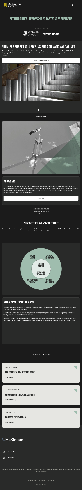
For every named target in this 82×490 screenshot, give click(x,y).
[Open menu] (77, 5)
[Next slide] (47, 110)
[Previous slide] (35, 110)
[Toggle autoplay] (39, 110)
